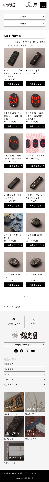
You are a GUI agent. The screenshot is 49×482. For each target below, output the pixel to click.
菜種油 (23, 17)
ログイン (28, 6)
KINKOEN (29, 478)
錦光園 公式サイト (23, 345)
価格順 (35, 42)
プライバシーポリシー (33, 473)
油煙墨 (17, 307)
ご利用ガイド (14, 324)
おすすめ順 (27, 42)
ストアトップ (8, 307)
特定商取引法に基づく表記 (13, 473)
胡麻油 (23, 24)
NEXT (24, 297)
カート (35, 6)
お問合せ (35, 323)
